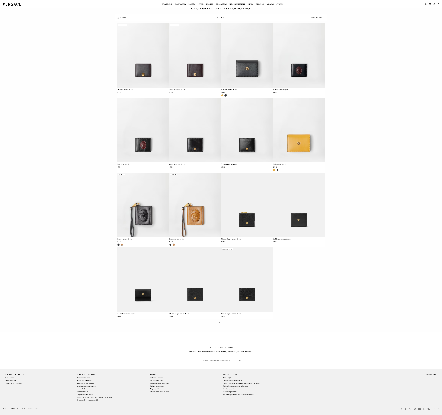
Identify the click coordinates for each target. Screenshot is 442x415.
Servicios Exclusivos (84, 378)
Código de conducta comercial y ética (235, 386)
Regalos (260, 4)
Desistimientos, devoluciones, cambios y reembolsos (94, 397)
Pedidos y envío (82, 392)
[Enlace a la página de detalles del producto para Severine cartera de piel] (143, 55)
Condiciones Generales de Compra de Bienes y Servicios (241, 383)
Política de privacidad (230, 392)
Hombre (209, 4)
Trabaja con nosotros (157, 386)
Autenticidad (81, 389)
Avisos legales (227, 378)
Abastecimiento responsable (159, 383)
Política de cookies (229, 389)
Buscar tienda (9, 378)
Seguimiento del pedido (85, 394)
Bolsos (192, 4)
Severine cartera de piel (125, 89)
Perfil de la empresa (156, 378)
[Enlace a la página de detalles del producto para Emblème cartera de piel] (247, 55)
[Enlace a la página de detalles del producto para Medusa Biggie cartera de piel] (247, 205)
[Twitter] (410, 409)
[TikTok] (437, 409)
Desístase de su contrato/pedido (88, 400)
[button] (438, 4)
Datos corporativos (156, 380)
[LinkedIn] (424, 409)
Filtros (123, 18)
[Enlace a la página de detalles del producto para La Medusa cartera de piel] (299, 205)
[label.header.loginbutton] (434, 4)
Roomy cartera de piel (280, 89)
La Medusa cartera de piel (282, 239)
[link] (6, 333)
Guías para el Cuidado (84, 380)
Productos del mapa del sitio (159, 392)
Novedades (167, 4)
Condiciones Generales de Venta (233, 380)
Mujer (201, 4)
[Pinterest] (414, 409)
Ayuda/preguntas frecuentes (86, 386)
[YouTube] (419, 409)
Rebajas (270, 4)
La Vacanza (180, 4)
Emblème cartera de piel (229, 89)
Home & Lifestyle (237, 4)
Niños (250, 4)
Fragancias (221, 4)
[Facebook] (405, 409)
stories (280, 4)
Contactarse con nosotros (85, 383)
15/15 (221, 322)
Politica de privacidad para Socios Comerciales (238, 394)
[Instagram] (401, 409)
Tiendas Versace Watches (13, 383)
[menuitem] (167, 4)
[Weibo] (433, 409)
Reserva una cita (10, 380)
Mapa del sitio (155, 389)
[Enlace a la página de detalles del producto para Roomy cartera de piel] (299, 55)
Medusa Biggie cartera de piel (231, 239)
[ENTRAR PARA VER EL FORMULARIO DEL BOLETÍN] (240, 360)
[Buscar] (426, 4)
